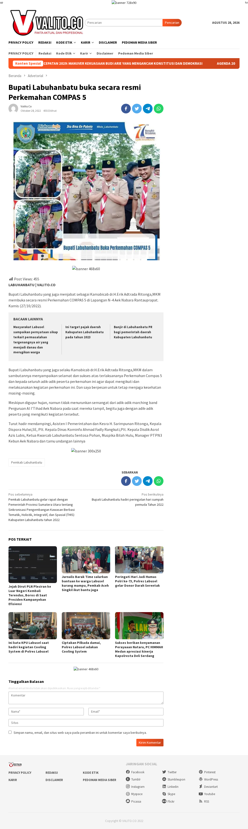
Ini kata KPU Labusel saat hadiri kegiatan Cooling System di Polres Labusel (28, 647)
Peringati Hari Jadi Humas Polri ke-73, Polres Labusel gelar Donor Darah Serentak (137, 581)
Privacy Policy (19, 773)
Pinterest (210, 772)
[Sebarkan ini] (126, 108)
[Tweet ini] (137, 108)
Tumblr (135, 779)
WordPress (211, 779)
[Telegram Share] (148, 108)
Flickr (171, 801)
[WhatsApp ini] (158, 108)
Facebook (137, 772)
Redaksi (52, 773)
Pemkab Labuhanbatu (26, 462)
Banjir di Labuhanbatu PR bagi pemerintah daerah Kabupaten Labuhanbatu (133, 332)
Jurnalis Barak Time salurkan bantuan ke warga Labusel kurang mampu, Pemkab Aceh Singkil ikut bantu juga (85, 583)
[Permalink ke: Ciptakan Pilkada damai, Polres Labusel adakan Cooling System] (86, 625)
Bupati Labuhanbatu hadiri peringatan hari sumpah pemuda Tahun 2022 (127, 499)
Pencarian (172, 22)
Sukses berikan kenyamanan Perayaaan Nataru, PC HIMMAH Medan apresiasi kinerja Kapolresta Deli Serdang (139, 649)
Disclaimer (54, 780)
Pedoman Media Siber (99, 780)
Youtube (209, 794)
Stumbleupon (176, 779)
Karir (12, 780)
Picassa (136, 801)
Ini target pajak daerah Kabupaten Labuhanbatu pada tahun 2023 (84, 332)
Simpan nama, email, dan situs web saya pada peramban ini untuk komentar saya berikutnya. (80, 732)
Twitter (172, 772)
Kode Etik (91, 773)
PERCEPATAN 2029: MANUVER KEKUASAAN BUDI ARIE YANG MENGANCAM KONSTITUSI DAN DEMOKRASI (88, 63)
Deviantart (211, 787)
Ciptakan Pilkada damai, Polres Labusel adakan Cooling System (81, 647)
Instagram (138, 787)
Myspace (136, 794)
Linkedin (173, 787)
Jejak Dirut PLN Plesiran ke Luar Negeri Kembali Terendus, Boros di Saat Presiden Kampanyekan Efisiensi (29, 595)
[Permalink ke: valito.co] (13, 108)
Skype (171, 794)
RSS (206, 801)
